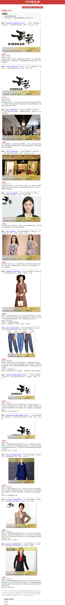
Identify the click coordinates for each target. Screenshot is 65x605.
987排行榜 (25, 7)
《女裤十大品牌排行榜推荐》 (12, 328)
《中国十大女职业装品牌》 (12, 193)
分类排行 (40, 7)
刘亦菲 (6, 601)
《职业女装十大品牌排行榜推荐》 (13, 544)
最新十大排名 (32, 7)
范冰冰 (6, 604)
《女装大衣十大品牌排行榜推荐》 (13, 455)
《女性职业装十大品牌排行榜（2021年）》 (16, 23)
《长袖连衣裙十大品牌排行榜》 (13, 271)
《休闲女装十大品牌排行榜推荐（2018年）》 (16, 375)
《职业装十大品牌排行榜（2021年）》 (15, 66)
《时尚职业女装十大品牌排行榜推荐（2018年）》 (17, 415)
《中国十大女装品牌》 (10, 231)
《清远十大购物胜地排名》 (12, 109)
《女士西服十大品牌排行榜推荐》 (13, 499)
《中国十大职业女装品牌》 (12, 151)
